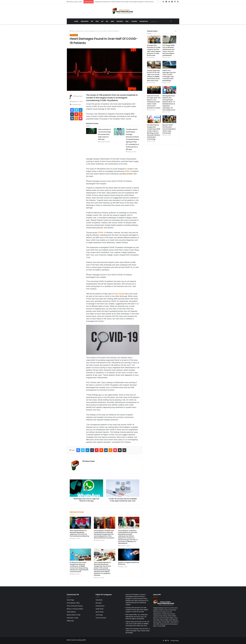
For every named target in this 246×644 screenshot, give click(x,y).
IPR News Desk (77, 96)
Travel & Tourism (101, 618)
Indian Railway (71, 612)
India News (84, 21)
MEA (127, 21)
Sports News (99, 612)
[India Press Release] (123, 11)
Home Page (70, 600)
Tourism (134, 21)
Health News (80, 31)
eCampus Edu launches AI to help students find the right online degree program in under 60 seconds (153, 50)
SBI (102, 21)
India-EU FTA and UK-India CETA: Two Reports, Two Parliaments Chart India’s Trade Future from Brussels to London (154, 102)
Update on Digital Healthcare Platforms (128, 563)
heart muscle (119, 294)
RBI (107, 21)
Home (76, 21)
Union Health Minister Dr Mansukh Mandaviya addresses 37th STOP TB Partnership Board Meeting (79, 533)
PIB (92, 21)
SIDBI (112, 21)
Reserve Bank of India (73, 615)
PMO (97, 21)
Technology (99, 615)
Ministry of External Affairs (75, 609)
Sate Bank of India (72, 618)
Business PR (144, 21)
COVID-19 (128, 171)
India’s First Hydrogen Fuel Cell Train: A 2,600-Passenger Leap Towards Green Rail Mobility (169, 76)
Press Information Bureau (75, 606)
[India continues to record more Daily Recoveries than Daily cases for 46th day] (91, 131)
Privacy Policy (175, 640)
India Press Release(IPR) (78, 640)
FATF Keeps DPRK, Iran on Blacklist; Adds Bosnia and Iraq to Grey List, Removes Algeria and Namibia (168, 50)
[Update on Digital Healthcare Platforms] (128, 555)
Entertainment (100, 606)
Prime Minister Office (73, 603)
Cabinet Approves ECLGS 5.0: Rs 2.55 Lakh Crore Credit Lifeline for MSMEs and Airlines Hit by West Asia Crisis (153, 76)
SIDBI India (70, 621)
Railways (120, 21)
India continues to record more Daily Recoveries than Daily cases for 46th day (104, 134)
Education (99, 603)
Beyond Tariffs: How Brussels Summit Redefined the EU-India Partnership (168, 129)
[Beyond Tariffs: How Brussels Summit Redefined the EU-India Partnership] (169, 119)
